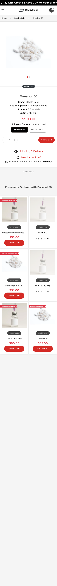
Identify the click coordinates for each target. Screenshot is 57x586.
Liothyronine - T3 (14, 285)
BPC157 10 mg (42, 285)
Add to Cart (46, 140)
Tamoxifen (42, 338)
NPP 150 (42, 232)
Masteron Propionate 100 (15, 232)
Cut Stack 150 (14, 338)
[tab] (28, 172)
